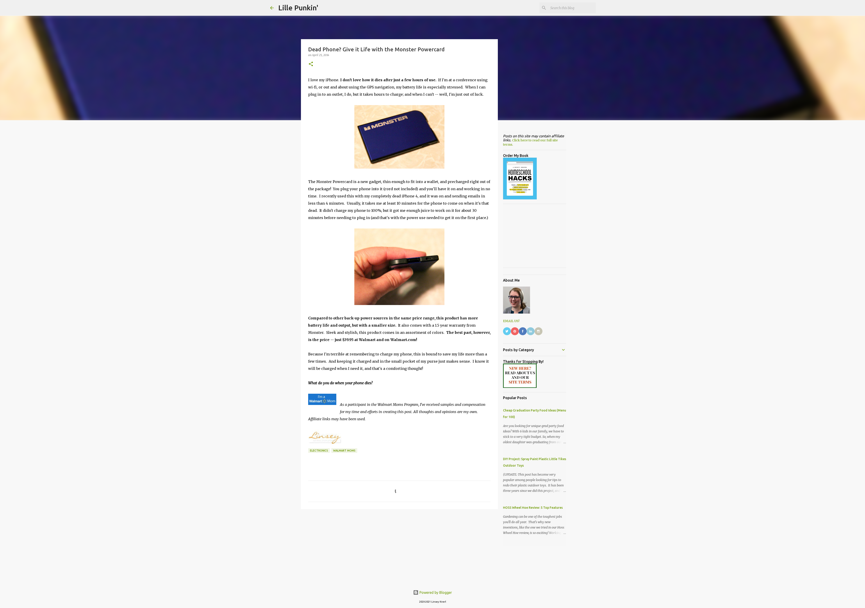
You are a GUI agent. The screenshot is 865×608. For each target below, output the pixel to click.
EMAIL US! (511, 321)
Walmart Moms (344, 450)
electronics (319, 450)
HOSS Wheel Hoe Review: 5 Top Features (533, 507)
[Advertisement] (399, 547)
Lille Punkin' (298, 8)
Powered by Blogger (435, 592)
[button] (311, 64)
